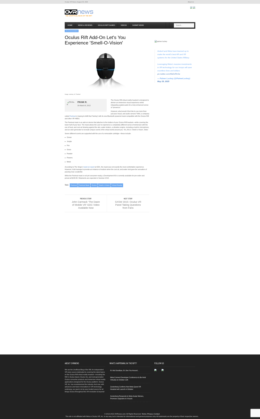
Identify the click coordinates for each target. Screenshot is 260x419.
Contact (157, 414)
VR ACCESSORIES (72, 31)
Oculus (94, 185)
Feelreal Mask (84, 185)
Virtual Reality (117, 185)
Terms (144, 414)
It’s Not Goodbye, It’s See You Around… (124, 370)
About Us (191, 2)
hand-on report (89, 167)
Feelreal (73, 116)
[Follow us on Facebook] (191, 7)
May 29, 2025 (163, 81)
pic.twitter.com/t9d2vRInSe (168, 74)
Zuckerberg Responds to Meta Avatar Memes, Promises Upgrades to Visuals (127, 397)
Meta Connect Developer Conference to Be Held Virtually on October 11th (128, 378)
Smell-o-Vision (104, 185)
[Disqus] (107, 246)
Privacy (150, 414)
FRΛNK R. (82, 102)
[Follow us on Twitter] (194, 7)
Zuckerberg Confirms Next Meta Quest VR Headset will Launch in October (125, 388)
